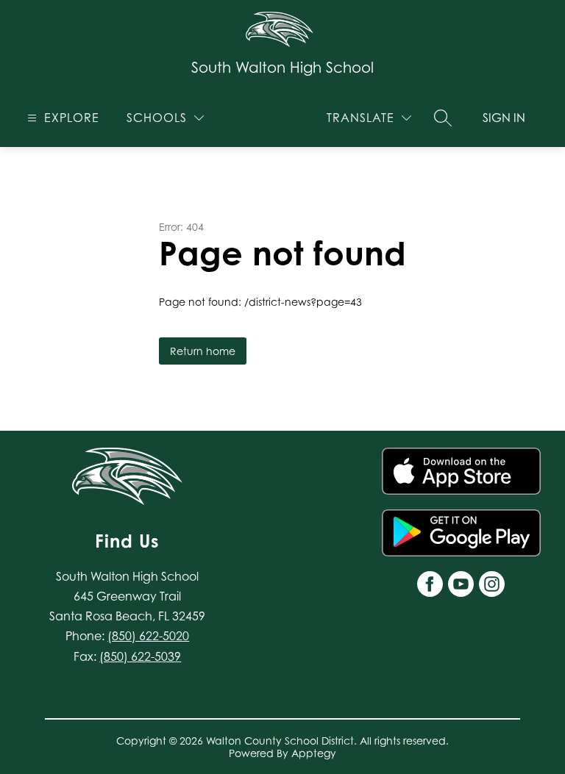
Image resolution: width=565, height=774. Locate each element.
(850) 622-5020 (148, 635)
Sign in (504, 117)
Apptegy (313, 753)
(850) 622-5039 (140, 656)
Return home (202, 351)
